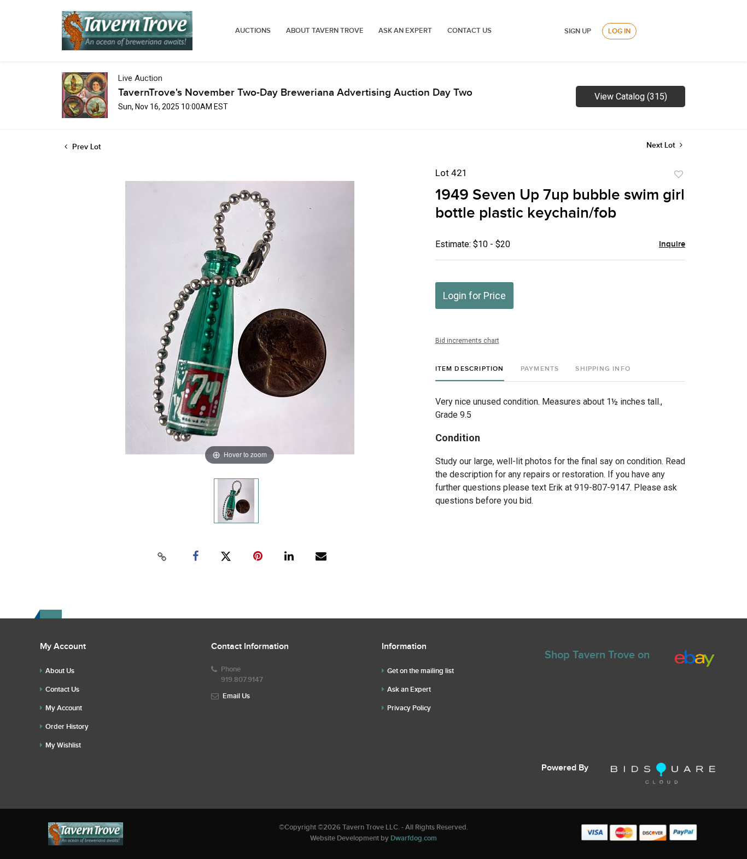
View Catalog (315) (630, 96)
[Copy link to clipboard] (162, 556)
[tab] (469, 373)
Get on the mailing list (420, 671)
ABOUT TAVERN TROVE (325, 30)
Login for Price (474, 295)
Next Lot (661, 145)
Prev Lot (85, 146)
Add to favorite (678, 174)
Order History (67, 726)
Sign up (577, 31)
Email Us (236, 696)
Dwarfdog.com (413, 838)
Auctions (253, 30)
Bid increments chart (467, 340)
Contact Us (469, 30)
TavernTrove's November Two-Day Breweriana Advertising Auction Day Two (295, 92)
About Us (59, 671)
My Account (63, 708)
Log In (619, 31)
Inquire (672, 244)
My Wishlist (63, 745)
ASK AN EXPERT (405, 30)
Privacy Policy (409, 708)
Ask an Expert (409, 689)
